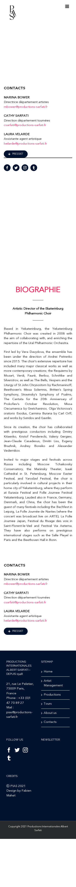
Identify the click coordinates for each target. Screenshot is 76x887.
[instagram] (25, 167)
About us (50, 713)
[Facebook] (8, 750)
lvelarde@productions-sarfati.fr (25, 143)
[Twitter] (17, 750)
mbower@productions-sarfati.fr (26, 107)
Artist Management (53, 683)
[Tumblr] (8, 757)
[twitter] (16, 167)
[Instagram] (25, 750)
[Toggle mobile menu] (67, 6)
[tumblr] (33, 167)
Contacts (50, 722)
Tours (48, 703)
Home (48, 671)
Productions (52, 694)
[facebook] (7, 167)
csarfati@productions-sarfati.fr (25, 125)
